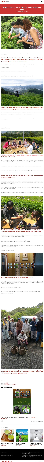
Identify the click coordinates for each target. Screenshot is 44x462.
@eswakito (6, 383)
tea (37, 421)
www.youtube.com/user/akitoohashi (10, 384)
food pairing (32, 421)
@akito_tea (5, 385)
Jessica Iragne (25, 11)
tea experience (40, 421)
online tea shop (28, 229)
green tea (35, 421)
